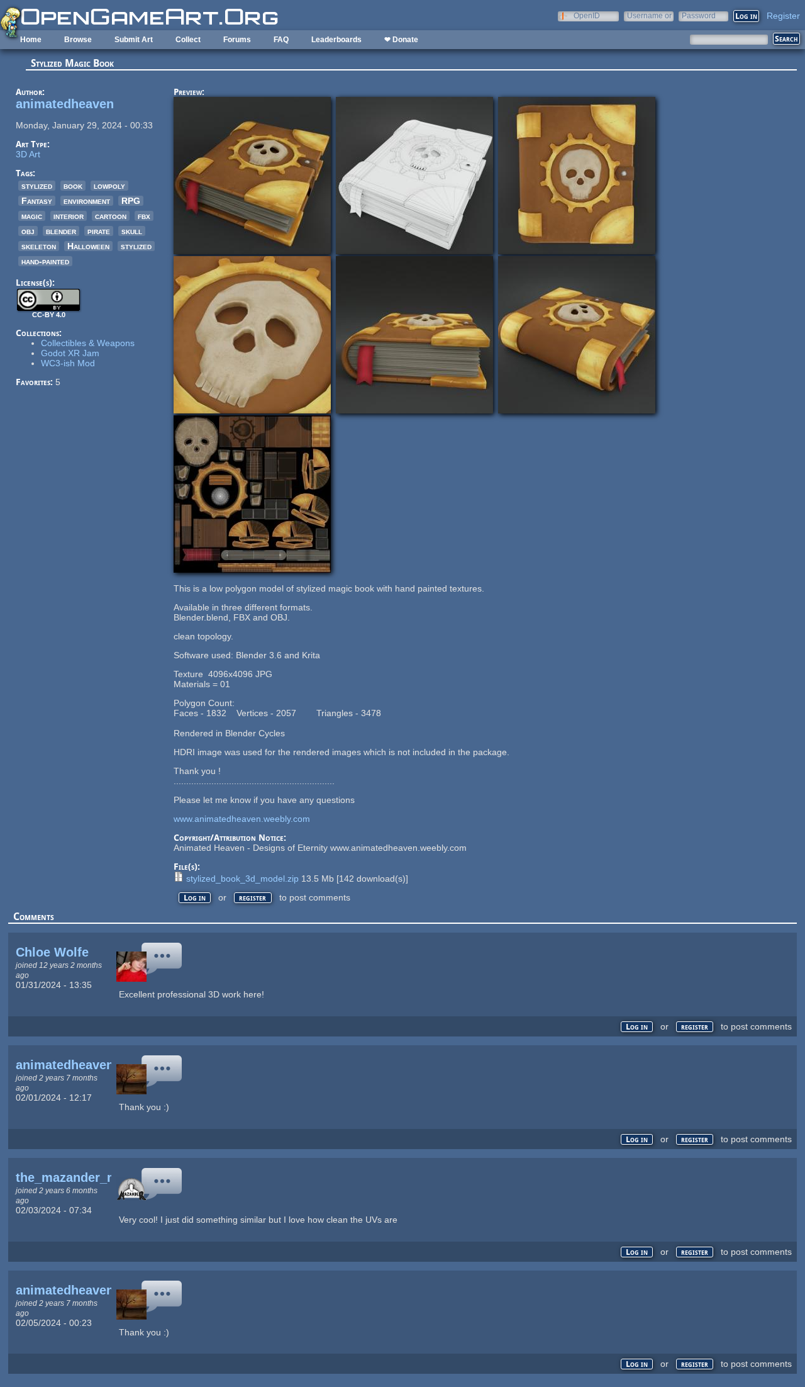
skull (131, 231)
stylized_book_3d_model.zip (242, 878)
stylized (36, 186)
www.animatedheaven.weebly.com (242, 819)
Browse (78, 39)
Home (31, 39)
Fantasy (36, 201)
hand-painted (45, 261)
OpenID (587, 15)
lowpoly (109, 186)
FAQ (281, 39)
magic (31, 216)
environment (87, 201)
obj (28, 231)
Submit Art (133, 39)
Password (699, 15)
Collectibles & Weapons (88, 343)
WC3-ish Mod (68, 363)
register (252, 897)
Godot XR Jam (70, 353)
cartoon (110, 216)
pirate (98, 231)
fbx (144, 216)
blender (61, 231)
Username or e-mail (649, 15)
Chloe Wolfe (52, 952)
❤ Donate (401, 39)
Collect (188, 39)
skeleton (38, 246)
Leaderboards (336, 39)
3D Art (28, 154)
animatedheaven (65, 104)
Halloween (88, 246)
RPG (130, 201)
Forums (237, 39)
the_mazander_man (74, 1177)
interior (68, 216)
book (73, 186)
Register (783, 16)
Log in (195, 897)
